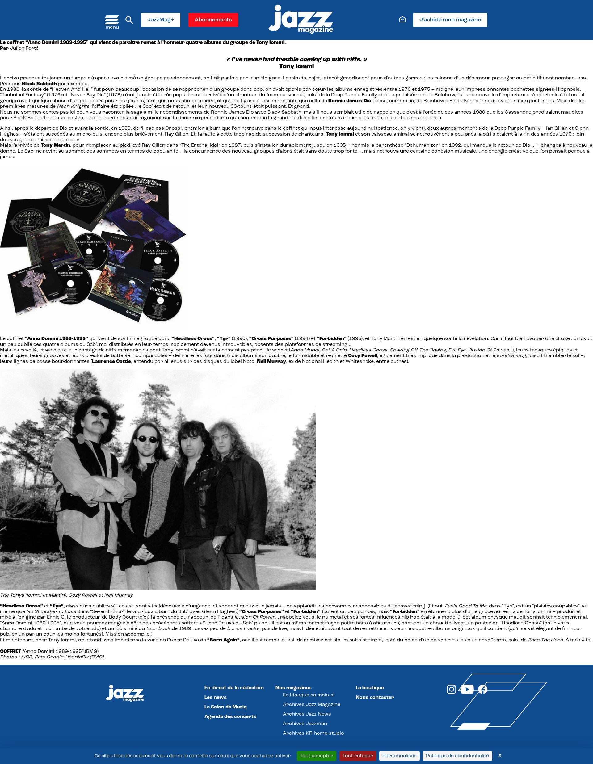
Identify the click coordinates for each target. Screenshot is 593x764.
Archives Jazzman (305, 723)
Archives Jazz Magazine (311, 704)
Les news (215, 697)
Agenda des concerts (230, 716)
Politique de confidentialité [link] (457, 756)
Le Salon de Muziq (225, 707)
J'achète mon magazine (450, 20)
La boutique (370, 688)
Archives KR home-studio (313, 733)
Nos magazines (293, 688)
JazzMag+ (160, 20)
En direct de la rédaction (234, 688)
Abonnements (213, 20)
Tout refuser (358, 756)
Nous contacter (375, 697)
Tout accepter (316, 756)
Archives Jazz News (307, 714)
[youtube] (467, 692)
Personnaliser (399, 756)
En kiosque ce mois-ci (308, 695)
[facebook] (482, 692)
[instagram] (451, 692)
